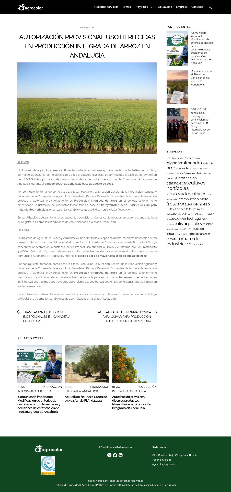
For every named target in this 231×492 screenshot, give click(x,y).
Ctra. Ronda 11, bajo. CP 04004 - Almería (174, 455)
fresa (172, 204)
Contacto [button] (197, 6)
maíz (204, 219)
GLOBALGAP (175, 218)
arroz (172, 168)
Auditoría (170, 174)
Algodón (174, 163)
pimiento (206, 224)
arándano (185, 168)
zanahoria (197, 244)
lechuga (194, 218)
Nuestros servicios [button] (106, 6)
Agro (182, 158)
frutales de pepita (177, 209)
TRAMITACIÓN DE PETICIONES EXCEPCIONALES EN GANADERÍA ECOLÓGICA (46, 316)
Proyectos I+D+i (144, 6)
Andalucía (208, 163)
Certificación (186, 178)
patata (193, 224)
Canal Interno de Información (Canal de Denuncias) (147, 485)
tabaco (206, 233)
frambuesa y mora (193, 199)
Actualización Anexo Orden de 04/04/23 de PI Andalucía (86, 398)
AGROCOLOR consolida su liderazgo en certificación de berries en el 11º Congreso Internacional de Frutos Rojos (200, 121)
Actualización (173, 158)
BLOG (21, 386)
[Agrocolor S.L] (30, 6)
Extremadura (173, 199)
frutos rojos (196, 209)
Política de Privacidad (67, 485)
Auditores (204, 169)
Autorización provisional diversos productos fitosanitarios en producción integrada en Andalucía (131, 402)
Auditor (196, 169)
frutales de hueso (194, 204)
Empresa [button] (182, 6)
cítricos (199, 193)
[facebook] (115, 455)
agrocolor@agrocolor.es (165, 464)
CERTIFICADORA (177, 183)
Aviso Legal (88, 485)
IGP (184, 219)
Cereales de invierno (197, 173)
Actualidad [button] (165, 6)
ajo (198, 158)
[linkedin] (121, 455)
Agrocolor (190, 158)
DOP (209, 194)
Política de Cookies (106, 485)
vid (188, 243)
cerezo (171, 178)
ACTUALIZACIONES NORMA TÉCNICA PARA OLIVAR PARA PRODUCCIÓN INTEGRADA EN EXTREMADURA (124, 316)
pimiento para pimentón (177, 229)
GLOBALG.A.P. (177, 213)
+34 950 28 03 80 (161, 459)
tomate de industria (183, 241)
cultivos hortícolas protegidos (186, 188)
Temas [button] (126, 6)
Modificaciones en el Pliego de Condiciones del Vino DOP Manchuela (201, 78)
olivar (182, 223)
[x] (109, 455)
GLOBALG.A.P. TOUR (201, 213)
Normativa (171, 224)
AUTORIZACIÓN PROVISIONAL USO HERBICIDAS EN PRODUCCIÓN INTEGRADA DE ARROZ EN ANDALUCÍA (87, 46)
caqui (179, 173)
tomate (172, 239)
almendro (192, 162)
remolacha (195, 233)
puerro (184, 234)
